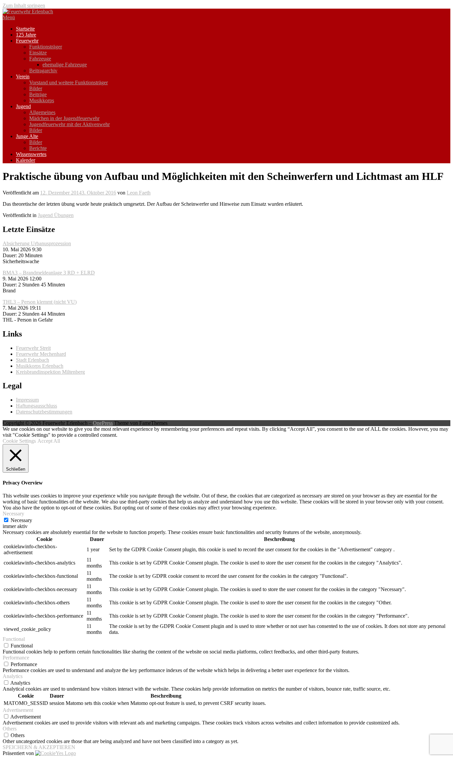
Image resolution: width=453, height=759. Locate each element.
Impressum (27, 400)
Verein (23, 76)
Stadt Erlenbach (32, 360)
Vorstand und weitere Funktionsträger (68, 82)
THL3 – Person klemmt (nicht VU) (40, 302)
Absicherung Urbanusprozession (37, 243)
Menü (9, 17)
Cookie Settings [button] (19, 441)
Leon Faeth (139, 192)
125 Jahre (26, 35)
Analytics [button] (13, 676)
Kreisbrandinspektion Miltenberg (50, 372)
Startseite (25, 29)
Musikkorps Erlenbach (39, 366)
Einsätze (38, 52)
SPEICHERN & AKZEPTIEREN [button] (39, 747)
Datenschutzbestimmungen (44, 412)
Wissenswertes (31, 154)
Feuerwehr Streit (33, 348)
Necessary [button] (13, 513)
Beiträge (38, 94)
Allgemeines (42, 112)
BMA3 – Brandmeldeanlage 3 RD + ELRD (49, 272)
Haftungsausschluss (36, 406)
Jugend (23, 106)
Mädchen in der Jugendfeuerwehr (64, 118)
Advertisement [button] (18, 710)
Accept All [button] (48, 441)
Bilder (35, 88)
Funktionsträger (45, 46)
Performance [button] (16, 657)
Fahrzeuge (40, 58)
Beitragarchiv (43, 70)
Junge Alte (27, 136)
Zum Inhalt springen (24, 5)
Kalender (25, 160)
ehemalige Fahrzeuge (64, 64)
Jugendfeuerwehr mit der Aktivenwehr (69, 124)
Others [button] (10, 728)
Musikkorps (41, 100)
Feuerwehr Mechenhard (41, 354)
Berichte (38, 148)
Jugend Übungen (56, 215)
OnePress (103, 423)
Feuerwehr (27, 40)
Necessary (21, 520)
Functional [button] (14, 639)
